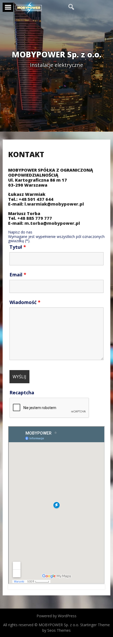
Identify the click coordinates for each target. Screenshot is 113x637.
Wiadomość (24, 302)
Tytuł (17, 247)
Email (17, 274)
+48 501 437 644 (36, 199)
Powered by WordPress (56, 615)
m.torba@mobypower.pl (52, 223)
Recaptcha (21, 392)
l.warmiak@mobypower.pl (54, 204)
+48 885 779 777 (34, 218)
